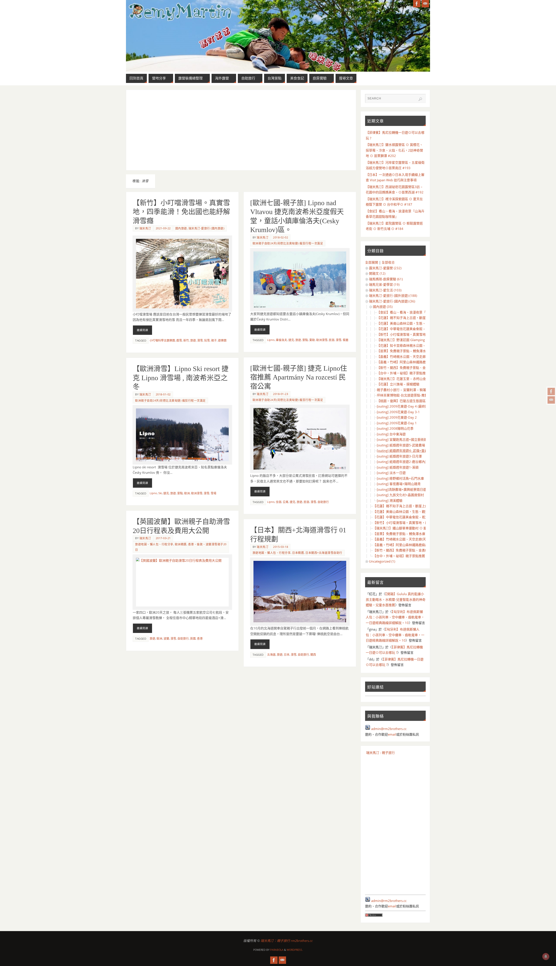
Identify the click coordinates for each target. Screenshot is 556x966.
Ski (160, 493)
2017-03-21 (163, 538)
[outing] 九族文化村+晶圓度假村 (400, 495)
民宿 (331, 340)
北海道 (271, 654)
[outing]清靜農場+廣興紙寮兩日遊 (401, 489)
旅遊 (193, 340)
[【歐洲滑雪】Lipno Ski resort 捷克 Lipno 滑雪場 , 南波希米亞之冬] (182, 434)
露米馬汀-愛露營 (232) (385, 268)
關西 (313, 654)
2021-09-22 (163, 228)
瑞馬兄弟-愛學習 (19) (384, 284)
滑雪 (200, 340)
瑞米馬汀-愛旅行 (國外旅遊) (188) (393, 295)
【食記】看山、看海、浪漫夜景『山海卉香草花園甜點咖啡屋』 (422, 312)
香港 (200, 638)
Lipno (271, 340)
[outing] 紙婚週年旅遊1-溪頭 (398, 467)
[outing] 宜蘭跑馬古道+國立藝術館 (402, 439)
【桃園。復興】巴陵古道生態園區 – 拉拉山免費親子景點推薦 (421, 401)
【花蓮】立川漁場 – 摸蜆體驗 (398, 384)
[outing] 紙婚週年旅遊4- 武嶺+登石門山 (405, 450)
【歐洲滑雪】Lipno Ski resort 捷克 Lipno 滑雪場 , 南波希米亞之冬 (180, 378)
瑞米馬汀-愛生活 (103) (385, 290)
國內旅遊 (181, 228)
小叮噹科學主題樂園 (162, 340)
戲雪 (179, 340)
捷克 (291, 340)
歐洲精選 (181, 544)
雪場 (213, 493)
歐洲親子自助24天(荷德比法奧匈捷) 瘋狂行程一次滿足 (288, 243)
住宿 (278, 502)
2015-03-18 (280, 547)
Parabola (276, 950)
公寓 (285, 502)
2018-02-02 (280, 237)
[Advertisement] (241, 130)
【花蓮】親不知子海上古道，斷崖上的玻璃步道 (411, 317)
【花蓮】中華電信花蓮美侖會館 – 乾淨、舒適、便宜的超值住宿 (422, 329)
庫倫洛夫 (281, 340)
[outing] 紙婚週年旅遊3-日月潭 (399, 456)
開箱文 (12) (377, 273)
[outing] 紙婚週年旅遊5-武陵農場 (401, 445)
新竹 (186, 340)
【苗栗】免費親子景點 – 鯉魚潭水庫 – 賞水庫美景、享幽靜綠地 (422, 351)
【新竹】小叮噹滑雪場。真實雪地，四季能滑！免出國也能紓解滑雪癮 (181, 212)
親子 (214, 340)
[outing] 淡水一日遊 (391, 473)
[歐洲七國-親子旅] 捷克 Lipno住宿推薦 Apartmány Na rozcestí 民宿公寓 (298, 377)
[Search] (420, 99)
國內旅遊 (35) (382, 306)
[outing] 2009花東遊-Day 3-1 (398, 412)
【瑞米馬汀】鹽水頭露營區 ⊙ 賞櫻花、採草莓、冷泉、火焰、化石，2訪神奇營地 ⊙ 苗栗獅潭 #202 (394, 150)
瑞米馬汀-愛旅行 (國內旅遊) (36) (392, 301)
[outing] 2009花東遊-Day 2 (397, 417)
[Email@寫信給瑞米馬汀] (551, 400)
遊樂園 (222, 340)
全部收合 (388, 262)
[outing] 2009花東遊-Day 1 (397, 423)
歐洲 (187, 493)
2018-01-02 (163, 394)
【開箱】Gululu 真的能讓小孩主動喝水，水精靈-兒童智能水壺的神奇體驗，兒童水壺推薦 (395, 599)
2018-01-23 (280, 394)
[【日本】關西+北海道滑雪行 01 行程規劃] (299, 592)
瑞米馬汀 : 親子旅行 (380, 752)
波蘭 (166, 638)
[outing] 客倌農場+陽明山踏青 (399, 484)
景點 (305, 340)
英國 (193, 638)
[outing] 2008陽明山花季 (395, 428)
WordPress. (295, 950)
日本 (287, 654)
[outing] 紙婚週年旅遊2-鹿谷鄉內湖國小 (406, 461)
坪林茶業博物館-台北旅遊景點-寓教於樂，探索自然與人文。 (420, 395)
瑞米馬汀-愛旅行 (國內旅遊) (207, 228)
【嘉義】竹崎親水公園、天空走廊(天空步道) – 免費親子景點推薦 (423, 356)
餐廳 (345, 340)
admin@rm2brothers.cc (389, 729)
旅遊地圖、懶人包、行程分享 (154, 544)
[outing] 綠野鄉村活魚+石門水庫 (400, 478)
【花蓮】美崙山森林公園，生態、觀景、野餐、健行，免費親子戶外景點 (425, 511)
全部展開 (371, 262)
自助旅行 (323, 502)
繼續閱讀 (142, 330)
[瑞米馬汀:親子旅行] (551, 391)
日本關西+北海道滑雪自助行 (323, 553)
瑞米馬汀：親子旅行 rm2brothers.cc (287, 940)
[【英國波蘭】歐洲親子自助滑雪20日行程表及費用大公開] (182, 582)
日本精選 (298, 553)
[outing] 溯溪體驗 (389, 500)
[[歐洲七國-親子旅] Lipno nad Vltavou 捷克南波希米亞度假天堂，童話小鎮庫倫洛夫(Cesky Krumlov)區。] (299, 279)
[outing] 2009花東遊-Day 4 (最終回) (403, 406)
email (392, 734)
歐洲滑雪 (322, 340)
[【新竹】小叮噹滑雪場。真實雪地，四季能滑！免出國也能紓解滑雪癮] (182, 274)
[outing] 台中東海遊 (391, 434)
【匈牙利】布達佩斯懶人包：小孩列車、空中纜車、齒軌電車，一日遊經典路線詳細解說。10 (395, 617)
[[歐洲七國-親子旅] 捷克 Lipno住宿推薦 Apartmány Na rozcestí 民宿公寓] (299, 439)
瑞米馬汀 (145, 228)
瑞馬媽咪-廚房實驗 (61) (386, 279)
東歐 (312, 340)
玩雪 (207, 340)
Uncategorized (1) (382, 561)
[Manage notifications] (545, 956)
